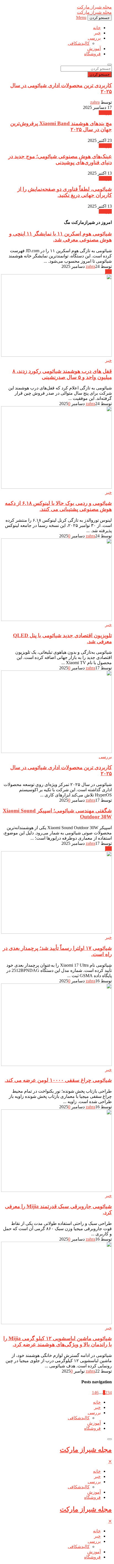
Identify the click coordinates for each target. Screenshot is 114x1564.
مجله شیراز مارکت (86, 1449)
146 (95, 1392)
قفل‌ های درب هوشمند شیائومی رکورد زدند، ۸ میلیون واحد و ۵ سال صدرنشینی (62, 374)
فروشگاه (92, 53)
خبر (97, 33)
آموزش (94, 48)
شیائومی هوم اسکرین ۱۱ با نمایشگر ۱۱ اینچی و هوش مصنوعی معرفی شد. (60, 237)
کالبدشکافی (79, 43)
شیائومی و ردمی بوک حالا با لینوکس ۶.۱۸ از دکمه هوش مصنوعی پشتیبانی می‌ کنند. (58, 506)
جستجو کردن (100, 74)
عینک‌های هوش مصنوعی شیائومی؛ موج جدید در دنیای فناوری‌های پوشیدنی (60, 159)
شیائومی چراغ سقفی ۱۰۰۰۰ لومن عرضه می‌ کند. (58, 1080)
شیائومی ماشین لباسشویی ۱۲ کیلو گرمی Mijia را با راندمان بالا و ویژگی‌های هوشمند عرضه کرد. (57, 1341)
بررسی (94, 38)
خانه (97, 27)
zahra (95, 102)
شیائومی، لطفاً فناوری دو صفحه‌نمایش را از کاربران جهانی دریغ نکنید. (64, 192)
